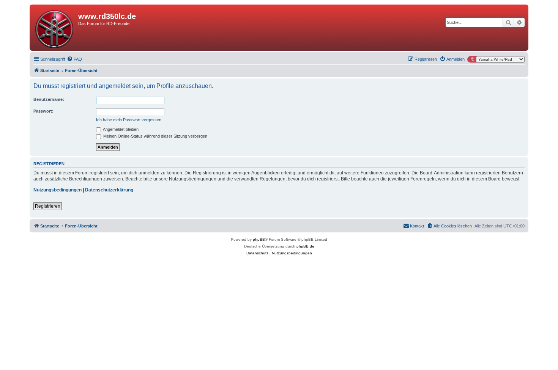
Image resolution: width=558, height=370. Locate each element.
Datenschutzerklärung (109, 190)
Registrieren (47, 206)
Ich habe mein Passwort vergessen (128, 120)
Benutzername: (48, 99)
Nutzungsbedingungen (57, 190)
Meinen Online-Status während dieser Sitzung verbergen (154, 136)
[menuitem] (74, 59)
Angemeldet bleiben (120, 129)
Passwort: (43, 111)
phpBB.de (305, 246)
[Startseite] (55, 27)
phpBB (259, 239)
